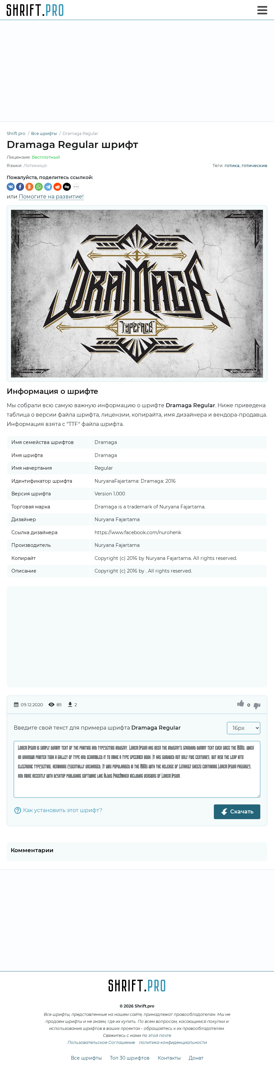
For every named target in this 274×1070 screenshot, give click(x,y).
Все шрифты (86, 1058)
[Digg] (67, 187)
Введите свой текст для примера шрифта (97, 728)
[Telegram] (48, 187)
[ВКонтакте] (11, 187)
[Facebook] (20, 187)
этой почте (159, 1035)
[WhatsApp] (39, 187)
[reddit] (57, 187)
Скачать (241, 811)
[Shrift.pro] (35, 10)
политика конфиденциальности (173, 1042)
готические (254, 165)
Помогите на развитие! (51, 196)
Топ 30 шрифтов (130, 1058)
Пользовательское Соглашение (101, 1042)
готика (232, 165)
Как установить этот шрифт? (62, 810)
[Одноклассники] (29, 187)
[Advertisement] (137, 71)
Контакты (169, 1058)
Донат (196, 1058)
